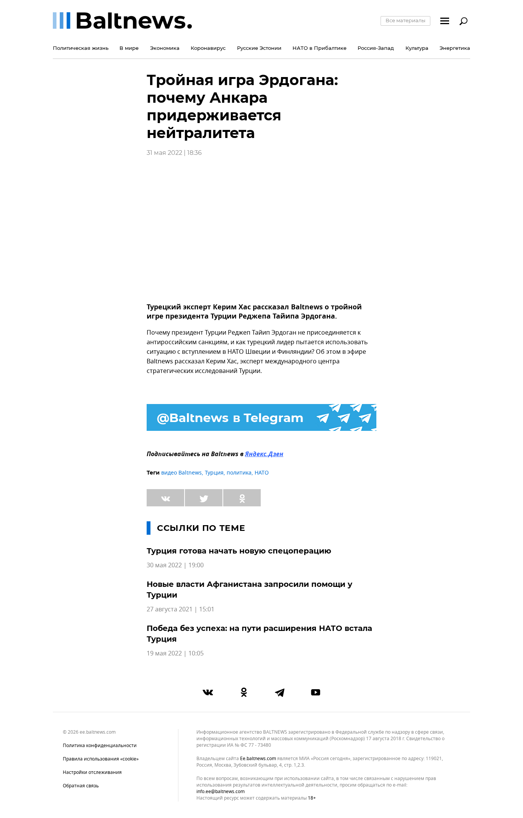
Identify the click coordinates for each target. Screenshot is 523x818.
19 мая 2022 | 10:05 (175, 653)
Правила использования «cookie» (101, 759)
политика (239, 473)
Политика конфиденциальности (100, 745)
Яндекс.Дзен (264, 455)
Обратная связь (81, 785)
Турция (214, 473)
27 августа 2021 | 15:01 (180, 609)
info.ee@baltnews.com (220, 791)
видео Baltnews (181, 473)
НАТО (262, 473)
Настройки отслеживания (92, 772)
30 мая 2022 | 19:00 (175, 565)
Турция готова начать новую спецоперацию (239, 550)
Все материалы (405, 20)
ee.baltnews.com (258, 759)
